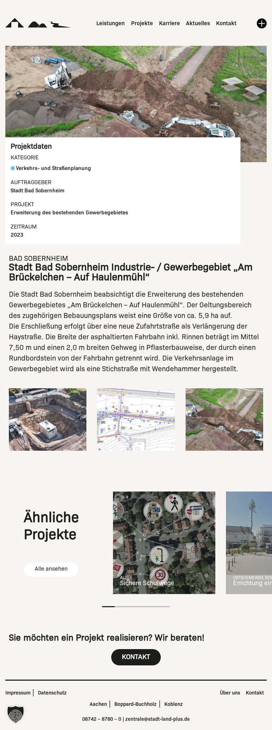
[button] (15, 714)
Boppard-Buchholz (135, 704)
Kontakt (226, 23)
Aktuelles (198, 23)
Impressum (17, 693)
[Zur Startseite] (38, 23)
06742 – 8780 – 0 (101, 719)
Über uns (230, 693)
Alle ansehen (51, 568)
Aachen (98, 704)
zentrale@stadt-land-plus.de (157, 719)
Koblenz (173, 704)
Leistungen (110, 23)
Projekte (142, 23)
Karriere (169, 23)
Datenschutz (52, 693)
